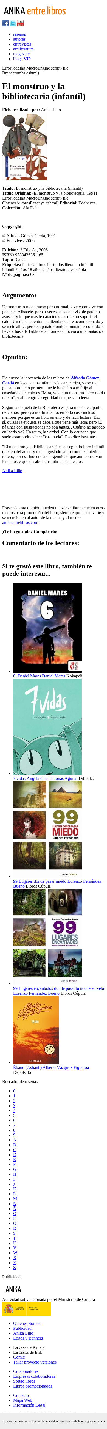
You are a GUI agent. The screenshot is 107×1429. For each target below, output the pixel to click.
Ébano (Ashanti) (27, 1067)
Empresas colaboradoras (34, 1376)
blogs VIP (22, 58)
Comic (19, 1357)
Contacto (21, 1395)
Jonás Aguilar (66, 778)
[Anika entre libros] (30, 1294)
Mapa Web (22, 1400)
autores (19, 39)
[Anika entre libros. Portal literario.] (38, 17)
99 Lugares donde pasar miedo (39, 881)
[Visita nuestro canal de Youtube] (20, 25)
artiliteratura (23, 49)
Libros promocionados (32, 1386)
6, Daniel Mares (27, 676)
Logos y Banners (28, 1338)
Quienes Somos (26, 1323)
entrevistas (22, 44)
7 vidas (19, 778)
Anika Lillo (12, 470)
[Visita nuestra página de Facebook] (5, 25)
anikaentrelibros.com (20, 522)
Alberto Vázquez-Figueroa (66, 1067)
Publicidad (22, 1328)
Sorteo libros (24, 1381)
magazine (21, 54)
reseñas (19, 34)
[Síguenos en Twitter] (13, 25)
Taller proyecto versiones (35, 1362)
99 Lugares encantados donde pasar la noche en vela (58, 988)
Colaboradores (25, 1371)
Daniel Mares (54, 676)
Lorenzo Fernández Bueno (37, 993)
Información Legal (29, 1405)
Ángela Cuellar (40, 778)
